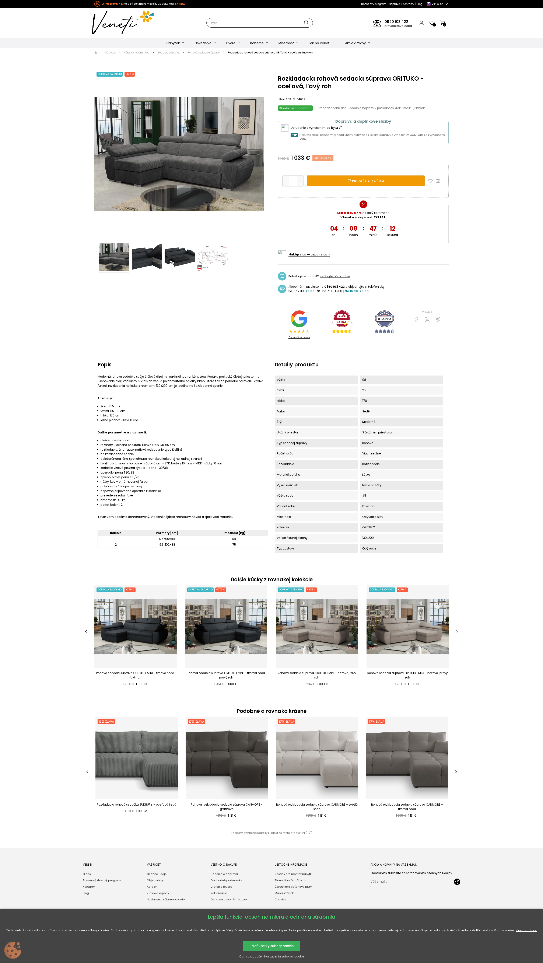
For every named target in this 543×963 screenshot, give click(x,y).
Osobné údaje (157, 874)
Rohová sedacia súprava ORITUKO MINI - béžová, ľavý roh (317, 675)
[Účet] (421, 22)
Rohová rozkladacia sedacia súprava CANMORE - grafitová (227, 806)
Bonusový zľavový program (102, 880)
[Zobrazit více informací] (340, 128)
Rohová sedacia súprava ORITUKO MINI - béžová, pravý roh (407, 675)
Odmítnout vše (250, 956)
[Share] (416, 319)
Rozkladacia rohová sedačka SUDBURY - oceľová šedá (136, 804)
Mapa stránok (284, 893)
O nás (87, 874)
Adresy (152, 887)
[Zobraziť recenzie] (342, 321)
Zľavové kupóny (158, 893)
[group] (136, 772)
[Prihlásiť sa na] (457, 882)
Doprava (394, 4)
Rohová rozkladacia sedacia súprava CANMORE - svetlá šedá (317, 806)
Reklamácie (219, 893)
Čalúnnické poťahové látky (293, 887)
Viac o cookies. (526, 930)
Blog (420, 4)
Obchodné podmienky (226, 880)
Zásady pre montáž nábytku (294, 874)
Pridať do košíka (367, 181)
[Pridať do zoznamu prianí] (431, 180)
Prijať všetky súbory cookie (271, 945)
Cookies (280, 899)
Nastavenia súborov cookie (166, 899)
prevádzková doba (398, 26)
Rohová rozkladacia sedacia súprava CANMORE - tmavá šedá (407, 806)
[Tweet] (427, 319)
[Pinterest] (438, 319)
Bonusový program (373, 4)
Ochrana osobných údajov (229, 899)
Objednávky (155, 880)
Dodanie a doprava (224, 874)
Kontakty (408, 4)
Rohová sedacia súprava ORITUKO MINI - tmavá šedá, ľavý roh (135, 675)
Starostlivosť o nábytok (290, 880)
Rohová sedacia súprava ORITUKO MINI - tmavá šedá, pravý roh (226, 675)
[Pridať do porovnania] (440, 180)
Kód (282, 99)
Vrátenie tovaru (221, 887)
